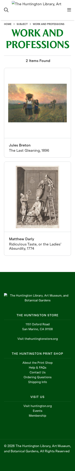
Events (37, 411)
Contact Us (38, 372)
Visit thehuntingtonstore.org (37, 339)
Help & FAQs (37, 367)
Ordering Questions (38, 377)
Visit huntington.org (37, 406)
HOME (7, 24)
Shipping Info (37, 382)
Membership (37, 415)
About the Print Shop (37, 363)
